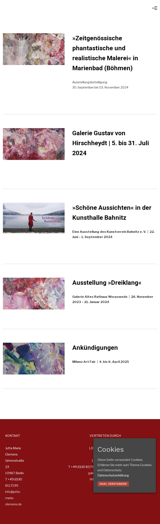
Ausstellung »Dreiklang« (106, 282)
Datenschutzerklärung (113, 475)
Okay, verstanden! (113, 483)
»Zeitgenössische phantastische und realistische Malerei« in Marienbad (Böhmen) (105, 53)
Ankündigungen (95, 347)
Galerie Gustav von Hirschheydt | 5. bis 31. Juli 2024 (110, 143)
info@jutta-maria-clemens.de (13, 498)
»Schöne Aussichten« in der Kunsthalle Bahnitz (111, 212)
